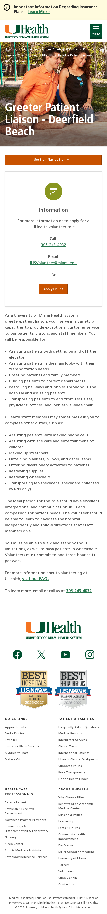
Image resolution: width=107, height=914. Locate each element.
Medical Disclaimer (21, 898)
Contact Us (66, 884)
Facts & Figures (69, 828)
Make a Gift (13, 759)
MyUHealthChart (16, 753)
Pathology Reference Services (26, 857)
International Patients (73, 753)
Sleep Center (14, 844)
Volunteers (66, 871)
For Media (65, 845)
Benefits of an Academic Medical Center (75, 806)
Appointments (15, 727)
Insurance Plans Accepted (23, 746)
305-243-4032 (53, 245)
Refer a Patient (15, 802)
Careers (64, 865)
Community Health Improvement (71, 837)
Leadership (66, 821)
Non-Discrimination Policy (47, 903)
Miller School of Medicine (76, 852)
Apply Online (53, 289)
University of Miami (72, 858)
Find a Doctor (14, 733)
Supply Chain (67, 878)
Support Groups (70, 766)
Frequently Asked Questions (78, 727)
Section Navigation (50, 159)
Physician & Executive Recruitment (20, 811)
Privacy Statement (64, 898)
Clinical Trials (67, 746)
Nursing (10, 837)
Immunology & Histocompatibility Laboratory (26, 829)
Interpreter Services (72, 740)
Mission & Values (70, 815)
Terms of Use (43, 898)
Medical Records (70, 733)
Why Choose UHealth (73, 797)
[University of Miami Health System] (27, 31)
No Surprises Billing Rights (81, 903)
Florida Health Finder (73, 779)
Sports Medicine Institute (23, 850)
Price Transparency (72, 772)
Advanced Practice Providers (25, 820)
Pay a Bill (11, 740)
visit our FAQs (35, 579)
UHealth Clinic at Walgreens (78, 759)
